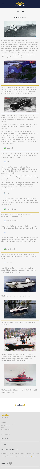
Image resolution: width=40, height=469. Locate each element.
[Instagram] (10, 463)
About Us (20, 11)
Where (3, 444)
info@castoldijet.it (6, 433)
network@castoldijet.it (32, 457)
